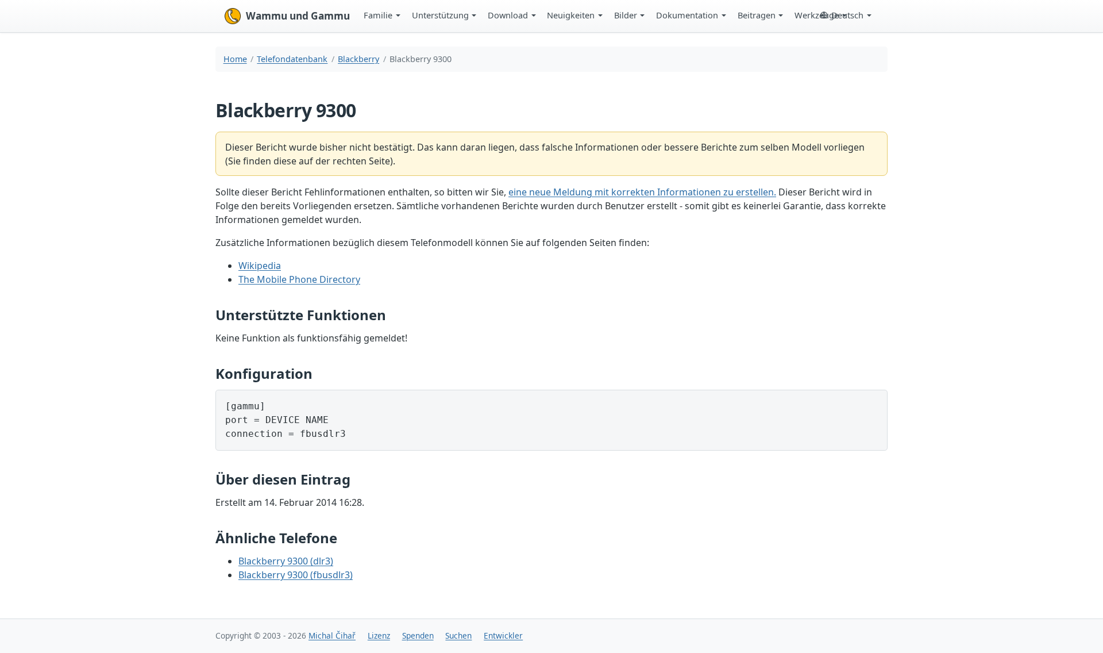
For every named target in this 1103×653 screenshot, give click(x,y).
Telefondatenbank (292, 58)
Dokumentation (687, 15)
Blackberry (358, 58)
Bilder (625, 15)
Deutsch (847, 15)
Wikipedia (259, 265)
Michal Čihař (332, 635)
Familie (378, 15)
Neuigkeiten (571, 15)
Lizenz (379, 635)
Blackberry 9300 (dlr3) (285, 561)
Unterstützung (440, 15)
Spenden (418, 635)
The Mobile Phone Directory (299, 279)
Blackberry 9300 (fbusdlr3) (295, 575)
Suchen (458, 635)
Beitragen (757, 15)
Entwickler (503, 635)
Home (235, 58)
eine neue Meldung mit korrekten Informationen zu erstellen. (642, 192)
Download (508, 15)
